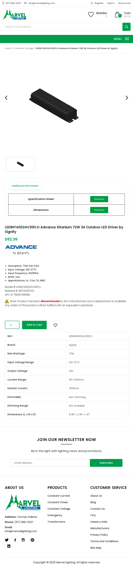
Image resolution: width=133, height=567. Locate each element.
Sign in (111, 3)
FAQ (93, 515)
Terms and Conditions (104, 541)
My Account (124, 3)
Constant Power (58, 502)
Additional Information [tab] (25, 185)
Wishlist (101, 13)
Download (99, 199)
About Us (96, 496)
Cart (127, 13)
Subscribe (106, 463)
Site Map (95, 548)
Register (99, 3)
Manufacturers (99, 528)
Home (8, 48)
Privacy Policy (99, 535)
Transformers (56, 522)
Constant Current (59, 496)
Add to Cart (34, 325)
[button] (55, 325)
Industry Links (98, 522)
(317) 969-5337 (13, 3)
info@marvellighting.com (42, 3)
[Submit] (126, 27)
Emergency (55, 515)
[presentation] (6, 98)
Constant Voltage (23, 48)
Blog (93, 502)
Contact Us (97, 509)
